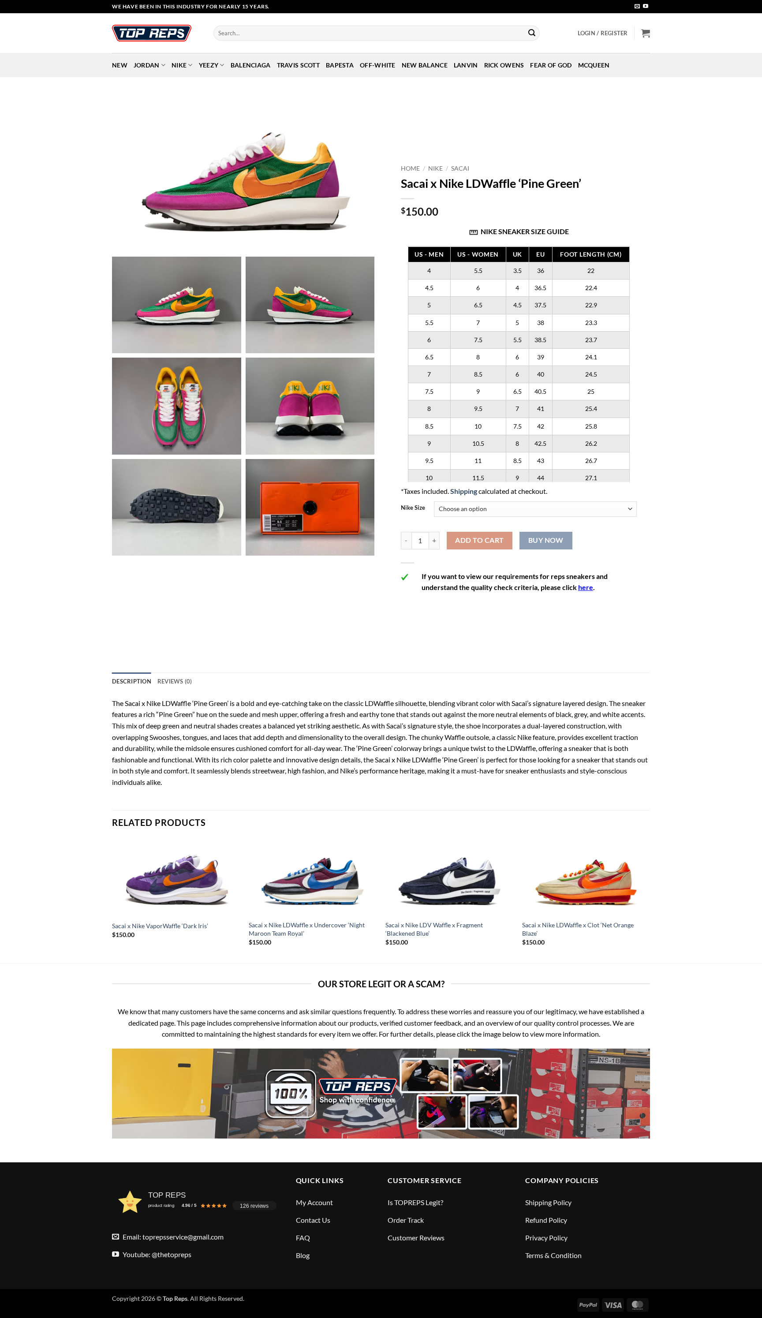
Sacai (460, 168)
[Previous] (112, 900)
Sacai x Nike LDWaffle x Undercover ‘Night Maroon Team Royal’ (307, 929)
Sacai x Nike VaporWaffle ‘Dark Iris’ (160, 926)
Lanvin (466, 65)
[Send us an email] (637, 7)
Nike (179, 65)
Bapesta (340, 65)
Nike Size (413, 508)
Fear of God (551, 65)
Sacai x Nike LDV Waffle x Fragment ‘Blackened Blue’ (434, 929)
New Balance (425, 65)
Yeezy (208, 65)
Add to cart (479, 540)
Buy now (546, 540)
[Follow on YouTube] (645, 7)
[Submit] (531, 33)
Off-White (378, 65)
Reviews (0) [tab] (174, 681)
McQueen (594, 65)
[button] (603, 33)
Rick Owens (504, 65)
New (119, 65)
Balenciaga (251, 65)
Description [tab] (131, 681)
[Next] (649, 900)
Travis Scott (298, 65)
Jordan (147, 65)
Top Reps (175, 1298)
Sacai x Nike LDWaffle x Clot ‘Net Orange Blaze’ (578, 929)
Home (410, 168)
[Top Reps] (156, 33)
